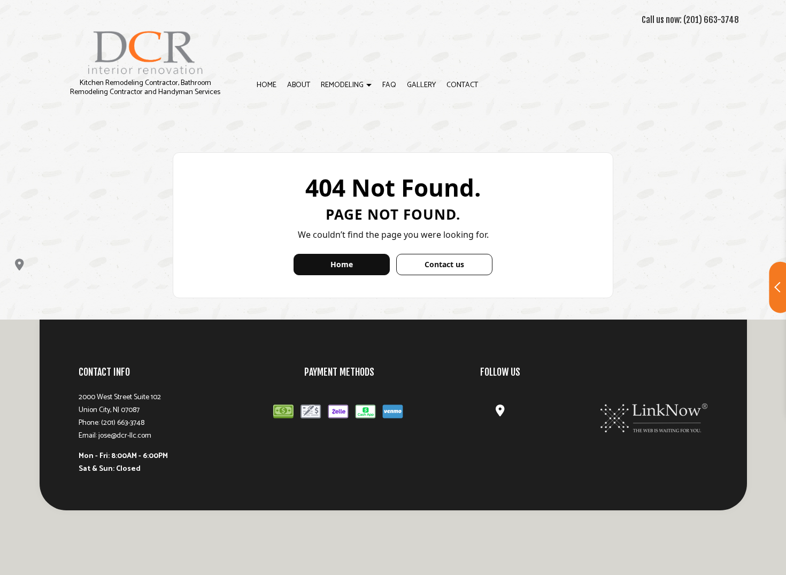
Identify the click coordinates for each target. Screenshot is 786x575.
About (298, 85)
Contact (462, 85)
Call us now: (690, 19)
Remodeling (342, 85)
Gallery (421, 85)
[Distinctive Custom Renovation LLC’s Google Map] (19, 265)
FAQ (389, 85)
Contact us (444, 264)
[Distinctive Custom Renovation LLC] (145, 51)
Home (266, 85)
